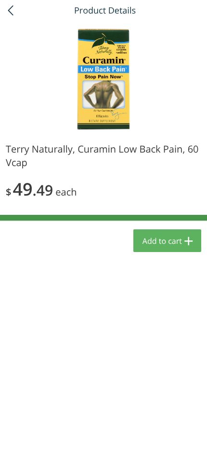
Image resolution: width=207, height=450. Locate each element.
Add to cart (162, 241)
